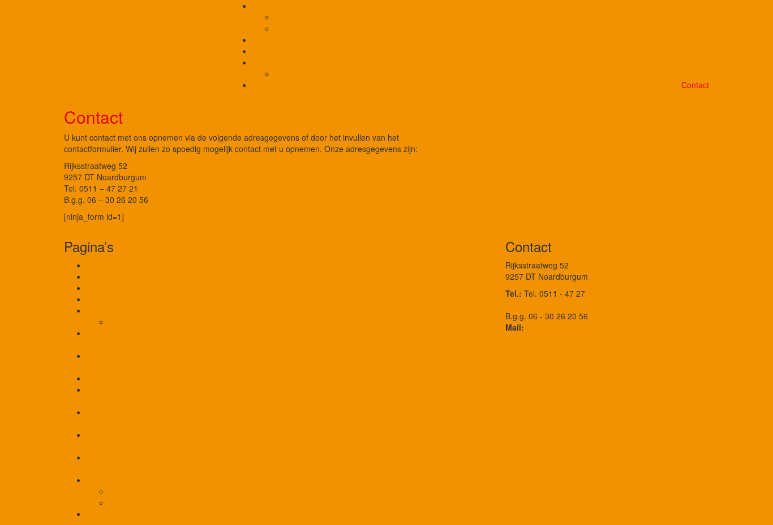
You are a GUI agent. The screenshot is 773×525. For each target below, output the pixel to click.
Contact (695, 84)
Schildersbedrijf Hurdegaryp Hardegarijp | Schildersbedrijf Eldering (161, 395)
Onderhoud (688, 62)
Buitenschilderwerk (675, 17)
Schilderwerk (686, 5)
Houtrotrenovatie (679, 73)
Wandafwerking (681, 51)
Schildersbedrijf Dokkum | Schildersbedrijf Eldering (177, 378)
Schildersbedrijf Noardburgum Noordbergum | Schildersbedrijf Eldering (168, 440)
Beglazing (691, 39)
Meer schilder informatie (130, 299)
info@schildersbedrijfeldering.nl (582, 327)
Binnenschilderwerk (674, 28)
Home (97, 287)
